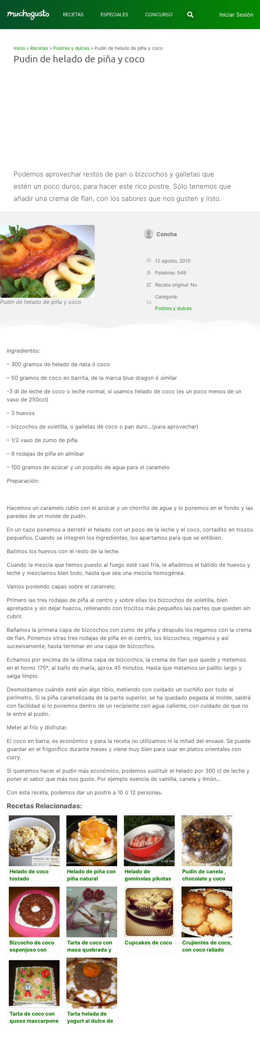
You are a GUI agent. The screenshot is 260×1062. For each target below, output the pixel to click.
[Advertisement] (124, 117)
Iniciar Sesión (236, 14)
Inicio (19, 48)
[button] (190, 14)
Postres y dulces (71, 48)
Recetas (73, 14)
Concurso (159, 14)
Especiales (114, 14)
